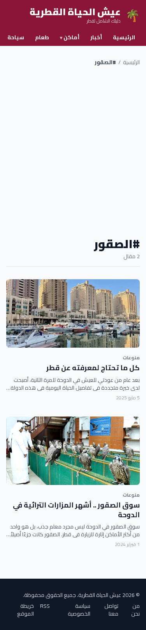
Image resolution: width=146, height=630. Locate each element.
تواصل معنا (111, 610)
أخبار (96, 37)
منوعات (131, 357)
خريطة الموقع (25, 610)
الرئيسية (124, 37)
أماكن (69, 37)
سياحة (15, 37)
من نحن (135, 610)
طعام (42, 37)
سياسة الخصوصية (79, 610)
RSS (45, 606)
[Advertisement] (73, 151)
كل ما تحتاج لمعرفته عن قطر (93, 367)
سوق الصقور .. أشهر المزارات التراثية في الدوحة (76, 510)
